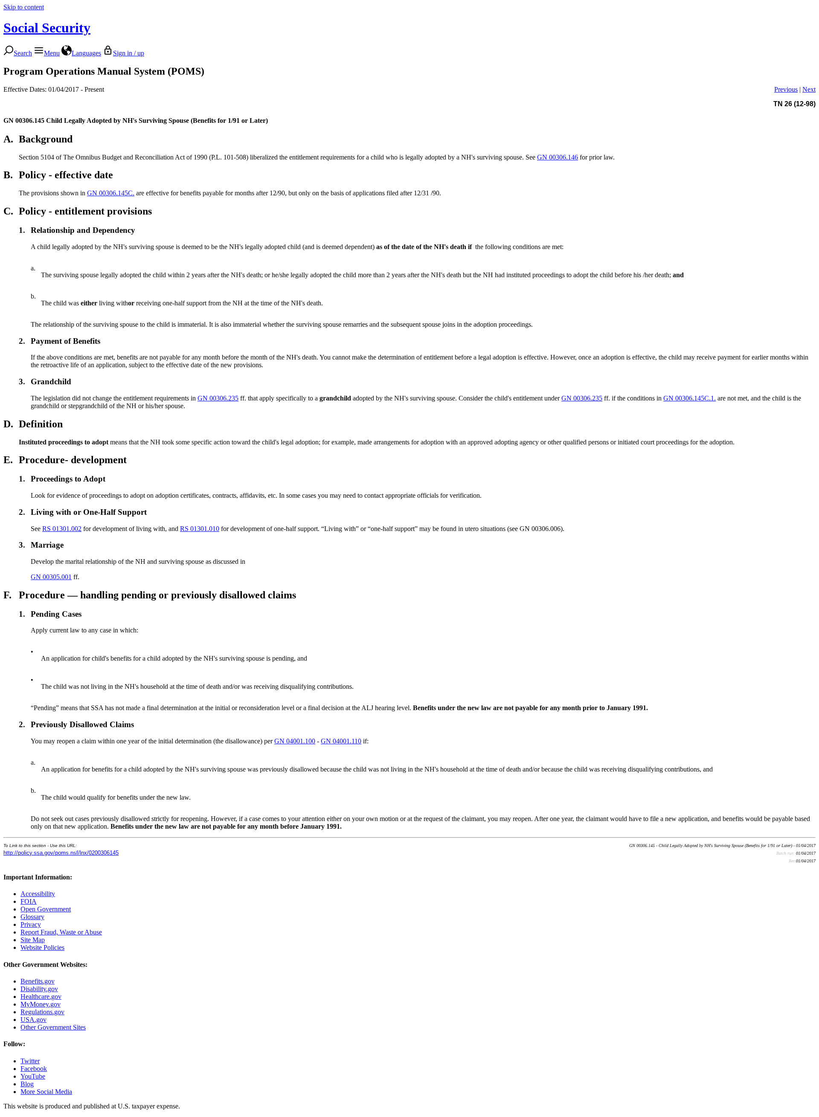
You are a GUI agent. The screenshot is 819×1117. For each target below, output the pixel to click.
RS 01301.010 (199, 528)
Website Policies (42, 947)
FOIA (28, 901)
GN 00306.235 (217, 398)
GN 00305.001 (51, 576)
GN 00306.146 (557, 157)
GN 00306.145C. (110, 193)
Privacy (30, 924)
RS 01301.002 (61, 528)
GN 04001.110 (341, 741)
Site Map (32, 939)
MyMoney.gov (40, 1004)
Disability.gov (39, 988)
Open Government (45, 909)
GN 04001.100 (294, 741)
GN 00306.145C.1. (689, 398)
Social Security (46, 27)
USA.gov (33, 1019)
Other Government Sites (53, 1027)
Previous (786, 89)
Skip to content (23, 7)
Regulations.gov (42, 1011)
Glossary (32, 916)
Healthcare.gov (40, 996)
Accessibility (37, 893)
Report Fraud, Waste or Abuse (61, 932)
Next (809, 89)
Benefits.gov (37, 981)
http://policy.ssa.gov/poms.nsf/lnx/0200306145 (61, 853)
